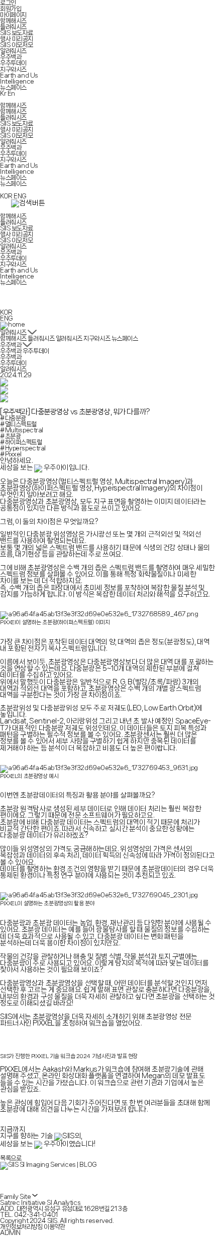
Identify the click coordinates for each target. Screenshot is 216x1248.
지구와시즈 (13, 69)
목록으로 (10, 1158)
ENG (20, 196)
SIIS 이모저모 (16, 45)
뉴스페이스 (13, 87)
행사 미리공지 (16, 39)
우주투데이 (13, 63)
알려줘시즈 (13, 51)
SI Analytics (63, 1202)
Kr (3, 93)
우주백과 (10, 57)
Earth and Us (19, 75)
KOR (6, 196)
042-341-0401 (36, 1214)
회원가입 (10, 9)
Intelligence (17, 81)
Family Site (16, 1196)
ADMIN (10, 1232)
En (11, 93)
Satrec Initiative (23, 1202)
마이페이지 (13, 15)
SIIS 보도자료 (16, 33)
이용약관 (54, 1226)
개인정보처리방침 (21, 1226)
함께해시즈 (13, 21)
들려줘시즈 (13, 27)
